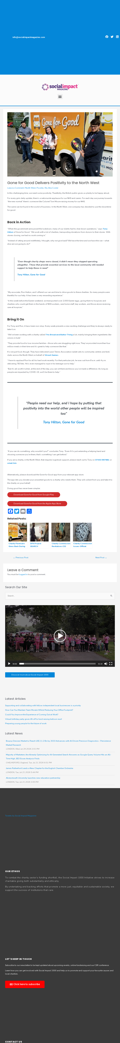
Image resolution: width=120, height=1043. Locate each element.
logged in (23, 574)
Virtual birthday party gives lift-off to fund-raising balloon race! (33, 719)
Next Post (101, 557)
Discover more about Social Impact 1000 (29, 674)
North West (30, 188)
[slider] (57, 663)
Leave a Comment (15, 188)
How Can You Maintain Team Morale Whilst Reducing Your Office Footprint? (39, 710)
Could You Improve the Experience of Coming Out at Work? (31, 714)
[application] (60, 636)
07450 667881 (102, 459)
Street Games (51, 355)
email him (11, 463)
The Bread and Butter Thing (59, 334)
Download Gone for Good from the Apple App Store (37, 503)
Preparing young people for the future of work (25, 723)
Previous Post (20, 557)
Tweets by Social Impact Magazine (20, 815)
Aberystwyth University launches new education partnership (33, 778)
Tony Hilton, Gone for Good (31, 274)
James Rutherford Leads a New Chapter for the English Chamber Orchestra (39, 768)
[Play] (9, 663)
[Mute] (105, 663)
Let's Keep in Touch (18, 959)
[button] (107, 36)
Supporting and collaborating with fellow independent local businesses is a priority (43, 705)
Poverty (40, 188)
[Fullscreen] (110, 663)
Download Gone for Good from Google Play (34, 494)
